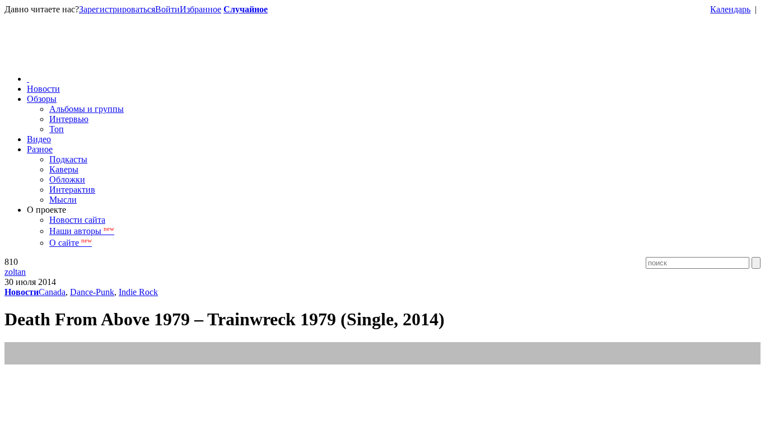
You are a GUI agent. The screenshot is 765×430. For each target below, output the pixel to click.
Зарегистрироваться (117, 9)
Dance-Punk (92, 292)
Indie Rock (138, 292)
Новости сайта (77, 220)
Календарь (730, 9)
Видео (39, 139)
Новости (43, 89)
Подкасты (68, 159)
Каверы (63, 169)
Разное (40, 149)
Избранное (200, 9)
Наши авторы (81, 231)
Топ (56, 129)
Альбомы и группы (86, 109)
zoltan (15, 272)
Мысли (63, 199)
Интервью (68, 119)
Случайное (245, 9)
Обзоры (42, 99)
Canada (52, 292)
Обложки (67, 179)
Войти (167, 9)
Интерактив (72, 189)
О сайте (70, 242)
